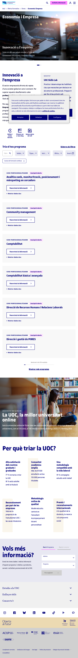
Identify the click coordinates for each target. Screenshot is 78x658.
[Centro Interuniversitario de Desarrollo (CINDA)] (45, 633)
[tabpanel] (58, 565)
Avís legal (34, 650)
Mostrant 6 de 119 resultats (39, 362)
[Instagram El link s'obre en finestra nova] (4, 612)
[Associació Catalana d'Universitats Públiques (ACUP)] (8, 633)
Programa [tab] (48, 547)
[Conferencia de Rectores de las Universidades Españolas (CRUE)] (34, 633)
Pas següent (48, 573)
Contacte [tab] (64, 547)
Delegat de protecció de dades (61, 650)
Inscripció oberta (70, 153)
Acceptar (20, 117)
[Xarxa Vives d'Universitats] (22, 633)
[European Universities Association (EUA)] (58, 633)
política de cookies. (48, 111)
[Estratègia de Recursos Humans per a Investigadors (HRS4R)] (65, 622)
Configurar (57, 117)
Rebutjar (39, 117)
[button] (38, 65)
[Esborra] (24, 161)
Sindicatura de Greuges (23, 650)
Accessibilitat (6, 653)
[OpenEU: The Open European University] (73, 622)
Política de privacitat (45, 650)
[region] (39, 109)
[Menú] (74, 3)
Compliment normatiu (9, 650)
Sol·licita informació (58, 3)
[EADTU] (8, 639)
